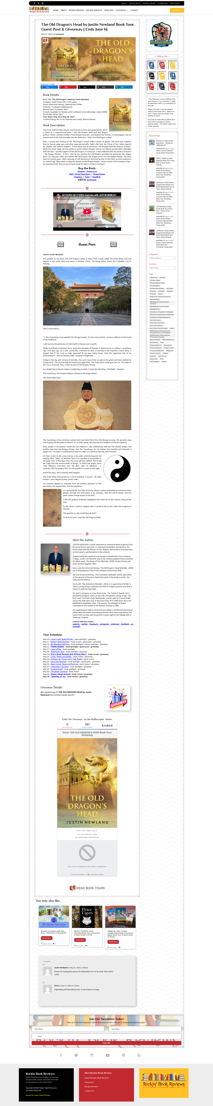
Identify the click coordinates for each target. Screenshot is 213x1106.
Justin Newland (61, 967)
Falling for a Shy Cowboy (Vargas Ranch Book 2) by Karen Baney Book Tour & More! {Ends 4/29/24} (120, 927)
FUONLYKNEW (57, 646)
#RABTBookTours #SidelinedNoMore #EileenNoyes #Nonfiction (160, 336)
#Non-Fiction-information (157, 323)
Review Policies (76, 10)
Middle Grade (149, 3)
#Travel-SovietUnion (156, 348)
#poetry (172, 328)
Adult (124, 3)
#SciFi (162, 342)
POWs (161, 359)
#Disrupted (161, 291)
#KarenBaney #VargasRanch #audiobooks (161, 312)
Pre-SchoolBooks (154, 361)
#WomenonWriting (155, 353)
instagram (104, 624)
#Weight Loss (169, 350)
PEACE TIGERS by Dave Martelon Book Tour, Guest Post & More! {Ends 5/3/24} (87, 926)
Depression (153, 356)
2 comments (59, 34)
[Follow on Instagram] (42, 3)
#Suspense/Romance (155, 345)
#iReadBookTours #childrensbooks (159, 306)
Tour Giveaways (165, 175)
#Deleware (153, 291)
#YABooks (165, 353)
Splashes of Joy (58, 676)
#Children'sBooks (155, 286)
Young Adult (135, 3)
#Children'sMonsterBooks (157, 288)
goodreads (92, 179)
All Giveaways (165, 170)
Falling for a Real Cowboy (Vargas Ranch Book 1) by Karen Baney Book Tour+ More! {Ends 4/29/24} (165, 234)
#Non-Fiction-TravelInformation (159, 328)
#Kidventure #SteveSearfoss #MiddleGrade (162, 314)
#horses (160, 294)
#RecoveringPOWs (155, 339)
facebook (94, 624)
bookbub (125, 624)
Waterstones (99, 174)
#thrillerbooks (168, 345)
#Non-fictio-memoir (155, 320)
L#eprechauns (154, 359)
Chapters (78, 176)
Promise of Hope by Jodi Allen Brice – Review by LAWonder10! (54, 925)
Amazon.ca (92, 171)
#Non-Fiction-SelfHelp (156, 325)
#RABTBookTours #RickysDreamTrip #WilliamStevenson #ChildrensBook (160, 331)
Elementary (163, 3)
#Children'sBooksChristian (157, 283)
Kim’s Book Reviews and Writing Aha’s (69, 654)
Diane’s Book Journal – (61, 674)
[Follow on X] (38, 3)
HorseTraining (162, 356)
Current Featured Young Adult (164, 152)
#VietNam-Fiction (169, 348)
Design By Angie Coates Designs (38, 1095)
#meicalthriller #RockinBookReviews (160, 317)
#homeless (153, 294)
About (64, 10)
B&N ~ (72, 174)
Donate (177, 10)
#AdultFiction (153, 277)
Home (55, 10)
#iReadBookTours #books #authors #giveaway (159, 303)
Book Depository (82, 174)
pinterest (115, 624)
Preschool (175, 3)
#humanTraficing (154, 299)
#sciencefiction (154, 342)
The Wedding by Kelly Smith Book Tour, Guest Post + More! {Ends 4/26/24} (164, 209)
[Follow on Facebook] (34, 3)
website (76, 624)
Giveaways (121, 10)
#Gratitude (170, 291)
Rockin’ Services (94, 10)
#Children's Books (155, 280)
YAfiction (164, 361)
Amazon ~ (81, 171)
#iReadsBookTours (155, 309)
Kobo (87, 176)
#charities (162, 277)
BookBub (96, 176)
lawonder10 (160, 148)
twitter (85, 624)
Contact (134, 10)
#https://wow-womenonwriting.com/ (160, 296)
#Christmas (169, 288)
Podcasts (109, 10)
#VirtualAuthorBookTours (157, 350)
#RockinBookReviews (168, 339)
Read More (47, 938)
